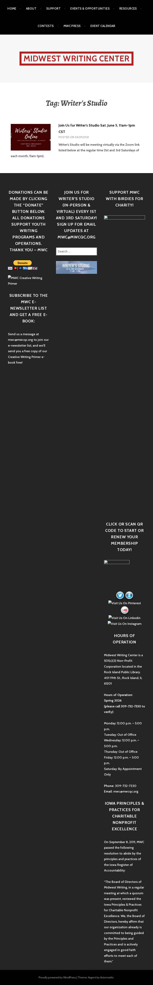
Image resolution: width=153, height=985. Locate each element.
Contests (46, 26)
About (31, 8)
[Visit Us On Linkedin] (124, 618)
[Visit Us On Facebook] (129, 595)
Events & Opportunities (90, 8)
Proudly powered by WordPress (57, 977)
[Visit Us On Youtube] (124, 610)
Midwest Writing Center (76, 58)
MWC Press (72, 26)
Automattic (107, 977)
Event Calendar (102, 26)
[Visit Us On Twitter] (120, 595)
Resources (128, 8)
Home (11, 8)
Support (53, 8)
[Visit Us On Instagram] (124, 624)
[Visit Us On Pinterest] (124, 603)
